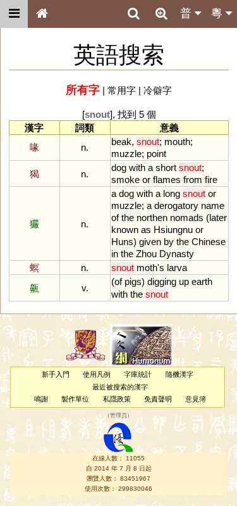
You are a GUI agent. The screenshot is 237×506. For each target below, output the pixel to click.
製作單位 (75, 399)
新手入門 (56, 374)
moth (147, 267)
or (146, 179)
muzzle (126, 153)
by (169, 241)
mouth (177, 141)
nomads (187, 217)
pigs (133, 281)
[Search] (133, 14)
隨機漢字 (179, 374)
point (156, 153)
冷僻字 (157, 90)
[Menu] (14, 14)
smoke (125, 179)
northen (152, 217)
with (137, 167)
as (146, 229)
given (150, 241)
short (165, 167)
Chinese (208, 241)
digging (161, 281)
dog (118, 167)
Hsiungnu (173, 229)
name (212, 205)
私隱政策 (117, 399)
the (127, 217)
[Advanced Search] (161, 13)
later (218, 217)
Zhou (146, 253)
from (192, 179)
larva (177, 267)
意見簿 (195, 399)
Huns (122, 241)
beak (121, 141)
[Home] (42, 14)
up (184, 281)
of (115, 217)
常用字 (121, 90)
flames (167, 179)
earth (201, 281)
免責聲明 (158, 399)
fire (211, 179)
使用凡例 (97, 374)
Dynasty (176, 253)
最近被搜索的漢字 (120, 387)
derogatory (176, 205)
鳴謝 (41, 399)
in (114, 253)
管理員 (118, 416)
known (124, 229)
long (171, 193)
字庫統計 (138, 374)
